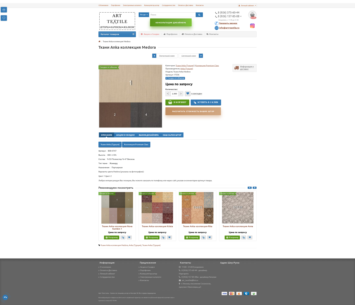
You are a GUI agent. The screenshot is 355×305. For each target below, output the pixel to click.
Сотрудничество (168, 5)
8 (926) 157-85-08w (190, 277)
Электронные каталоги (132, 5)
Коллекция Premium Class (207, 65)
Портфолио (115, 5)
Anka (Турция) (135, 245)
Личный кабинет (107, 274)
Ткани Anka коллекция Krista (157, 226)
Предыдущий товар (167, 56)
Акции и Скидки (151, 34)
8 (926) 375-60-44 (189, 270)
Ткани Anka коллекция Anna (238, 226)
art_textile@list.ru (190, 280)
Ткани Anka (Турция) (185, 65)
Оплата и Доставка (185, 5)
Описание (106, 135)
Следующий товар (189, 56)
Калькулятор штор (151, 5)
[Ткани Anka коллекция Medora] (130, 96)
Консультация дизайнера (171, 23)
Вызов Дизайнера (149, 135)
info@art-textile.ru (229, 27)
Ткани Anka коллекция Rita (197, 226)
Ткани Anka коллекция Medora (114, 245)
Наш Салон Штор (172, 135)
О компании (105, 267)
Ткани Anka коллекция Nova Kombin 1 (117, 227)
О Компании (103, 5)
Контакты (200, 5)
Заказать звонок (228, 23)
